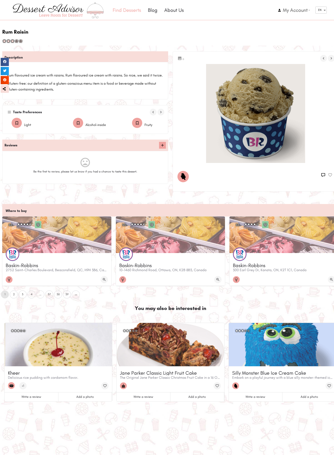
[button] (5, 89)
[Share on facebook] (5, 62)
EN (320, 10)
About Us (174, 10)
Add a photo (85, 397)
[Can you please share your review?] (162, 145)
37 (49, 294)
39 (67, 294)
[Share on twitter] (5, 71)
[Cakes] (124, 385)
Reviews (11, 145)
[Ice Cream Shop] (10, 279)
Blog (152, 10)
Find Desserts (127, 10)
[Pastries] (12, 385)
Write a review (31, 397)
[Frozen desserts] (184, 176)
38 (58, 294)
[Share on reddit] (5, 80)
